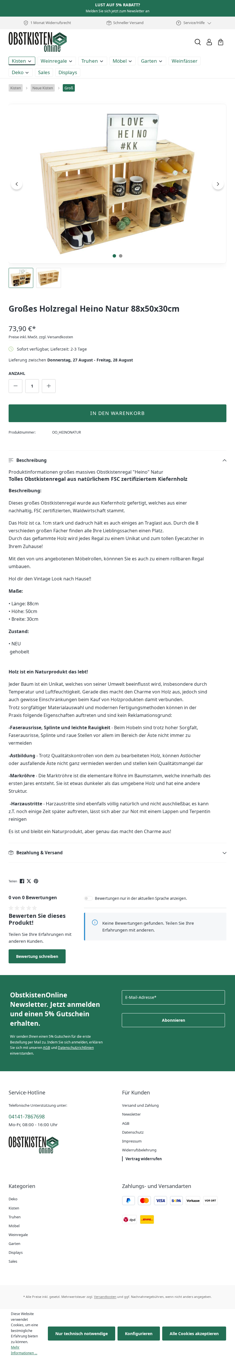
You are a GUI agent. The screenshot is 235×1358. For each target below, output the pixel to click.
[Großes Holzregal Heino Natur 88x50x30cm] (117, 183)
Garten (14, 1243)
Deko (13, 1198)
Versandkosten (105, 1296)
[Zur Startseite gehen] (38, 42)
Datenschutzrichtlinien (76, 1047)
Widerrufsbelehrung (139, 1150)
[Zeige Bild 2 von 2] (120, 256)
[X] (29, 880)
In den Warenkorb (117, 413)
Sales (13, 1261)
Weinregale (18, 1234)
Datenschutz (133, 1132)
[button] (117, 460)
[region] (117, 196)
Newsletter (131, 1114)
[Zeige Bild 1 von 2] (114, 256)
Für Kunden (136, 1092)
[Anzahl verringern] (15, 386)
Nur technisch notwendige (81, 1333)
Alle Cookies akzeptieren (194, 1333)
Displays (16, 1252)
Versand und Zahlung (140, 1105)
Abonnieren (173, 1020)
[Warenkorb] (220, 42)
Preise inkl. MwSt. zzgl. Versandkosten (41, 336)
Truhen (15, 1216)
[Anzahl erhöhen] (49, 386)
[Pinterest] (36, 880)
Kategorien (22, 1186)
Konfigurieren (138, 1333)
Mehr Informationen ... (24, 1350)
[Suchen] (197, 42)
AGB (46, 1047)
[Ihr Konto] (209, 42)
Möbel (14, 1225)
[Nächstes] (218, 183)
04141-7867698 (27, 1116)
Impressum (132, 1141)
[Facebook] (22, 880)
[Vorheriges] (16, 183)
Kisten (14, 1208)
